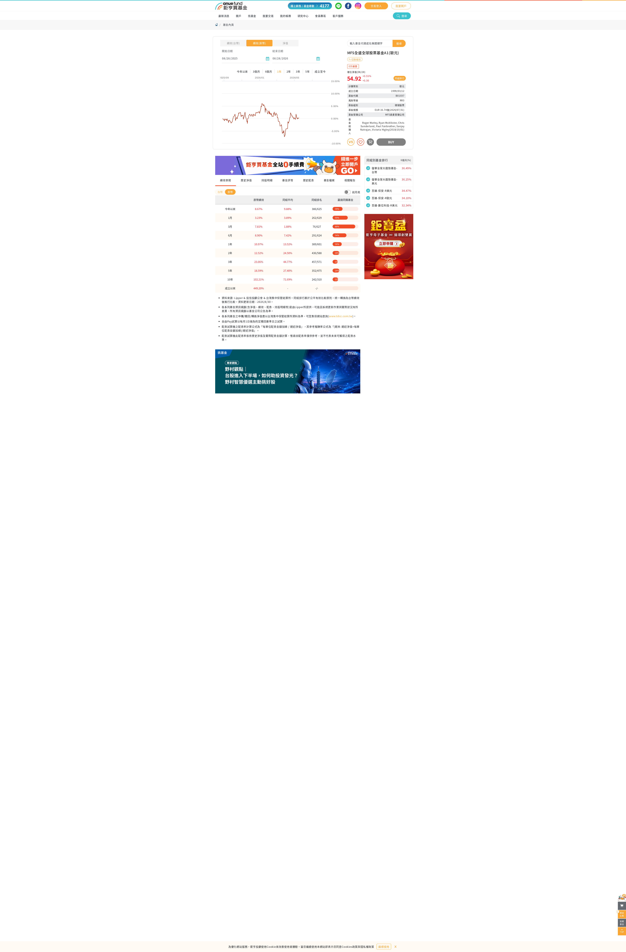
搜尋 (404, 16)
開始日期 (227, 51)
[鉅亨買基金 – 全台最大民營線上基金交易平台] (231, 5)
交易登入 (376, 6)
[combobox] (376, 43)
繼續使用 (383, 947)
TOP (622, 931)
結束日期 (277, 51)
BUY (391, 142)
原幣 (230, 192)
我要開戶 (400, 6)
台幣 (220, 192)
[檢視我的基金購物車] (622, 906)
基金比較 (621, 913)
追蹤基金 (622, 923)
